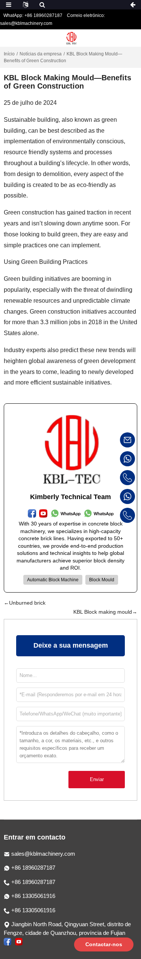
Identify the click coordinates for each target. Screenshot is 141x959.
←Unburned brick (24, 603)
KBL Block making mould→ (105, 612)
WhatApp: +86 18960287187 (32, 15)
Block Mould (101, 579)
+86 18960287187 (32, 867)
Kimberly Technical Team (70, 497)
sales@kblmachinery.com (43, 853)
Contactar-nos (103, 944)
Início (9, 54)
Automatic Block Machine (53, 579)
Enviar (97, 779)
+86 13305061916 (32, 896)
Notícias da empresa (41, 54)
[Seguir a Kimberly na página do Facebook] (7, 941)
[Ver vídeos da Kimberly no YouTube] (19, 941)
